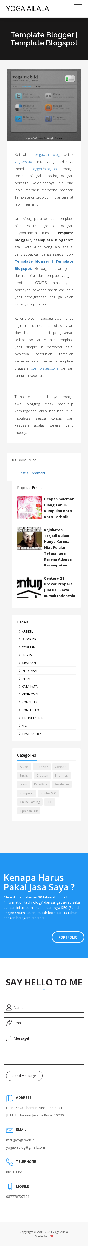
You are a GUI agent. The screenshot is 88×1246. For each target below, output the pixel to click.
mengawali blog (46, 154)
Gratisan (29, 663)
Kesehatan (30, 694)
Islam (26, 679)
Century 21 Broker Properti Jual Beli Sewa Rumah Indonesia (59, 587)
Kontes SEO (30, 710)
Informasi (29, 671)
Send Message (24, 1075)
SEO (24, 726)
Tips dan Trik (31, 734)
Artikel (27, 631)
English (28, 655)
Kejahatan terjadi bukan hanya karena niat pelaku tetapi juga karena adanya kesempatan (58, 547)
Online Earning (34, 718)
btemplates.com (44, 368)
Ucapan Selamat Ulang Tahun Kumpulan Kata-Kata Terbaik (59, 507)
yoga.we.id (23, 161)
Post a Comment (31, 473)
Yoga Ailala (27, 8)
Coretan (28, 647)
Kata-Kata (30, 686)
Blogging (29, 639)
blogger (36, 168)
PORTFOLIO (67, 937)
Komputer (29, 702)
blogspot (51, 168)
